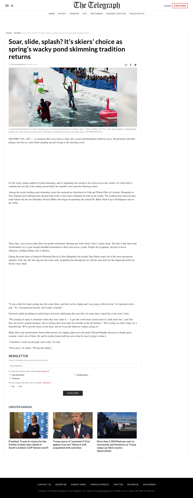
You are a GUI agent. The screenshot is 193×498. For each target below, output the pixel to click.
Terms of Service (99, 484)
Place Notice (137, 13)
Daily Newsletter (18, 375)
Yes (12, 386)
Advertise (61, 484)
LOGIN (167, 6)
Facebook (133, 484)
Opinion (74, 13)
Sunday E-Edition (116, 13)
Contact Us (44, 484)
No (21, 386)
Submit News (78, 484)
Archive (17, 32)
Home (9, 32)
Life (85, 13)
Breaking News (82, 375)
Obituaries (96, 13)
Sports (62, 13)
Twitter (118, 484)
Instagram (149, 484)
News (52, 13)
